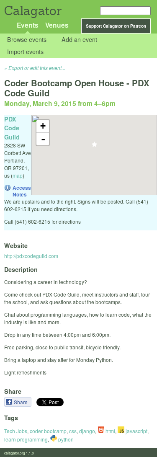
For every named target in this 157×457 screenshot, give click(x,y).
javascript (135, 430)
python (65, 439)
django (87, 430)
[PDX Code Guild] (94, 146)
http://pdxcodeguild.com (31, 255)
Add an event (79, 39)
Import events (25, 51)
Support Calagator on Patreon (116, 26)
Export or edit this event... (36, 67)
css (73, 430)
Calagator (32, 10)
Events (28, 25)
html (109, 430)
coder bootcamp (48, 430)
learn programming (26, 439)
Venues (57, 25)
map (18, 175)
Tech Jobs (15, 430)
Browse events (26, 39)
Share (21, 401)
